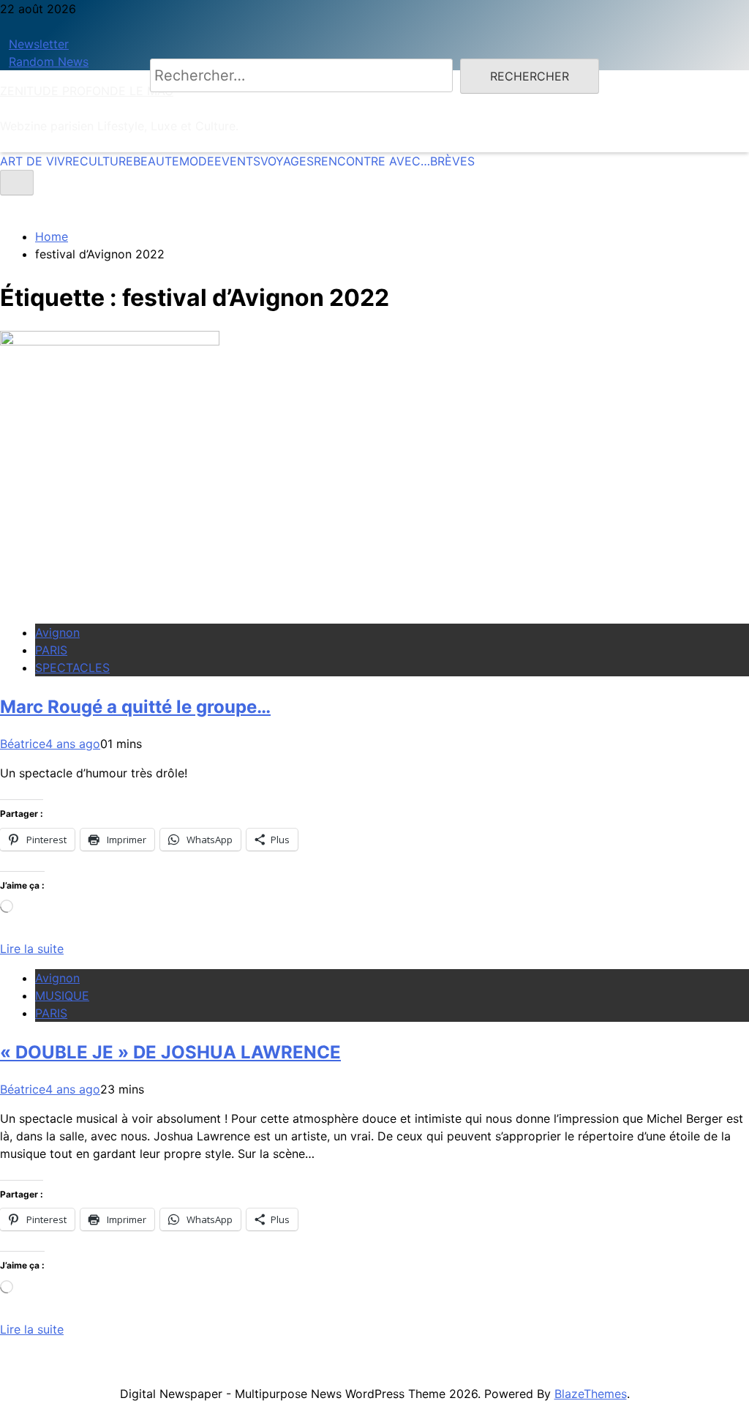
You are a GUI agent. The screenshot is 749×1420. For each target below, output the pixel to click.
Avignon (57, 632)
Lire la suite (32, 948)
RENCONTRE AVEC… (372, 161)
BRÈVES (452, 161)
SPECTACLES (72, 667)
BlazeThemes (590, 1393)
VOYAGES (287, 161)
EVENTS (237, 161)
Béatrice (22, 743)
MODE (196, 161)
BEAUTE (156, 161)
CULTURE (106, 161)
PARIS (51, 650)
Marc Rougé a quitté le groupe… (135, 706)
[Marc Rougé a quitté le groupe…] (109, 341)
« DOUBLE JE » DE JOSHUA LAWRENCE (170, 1052)
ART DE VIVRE (40, 161)
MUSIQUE (62, 995)
